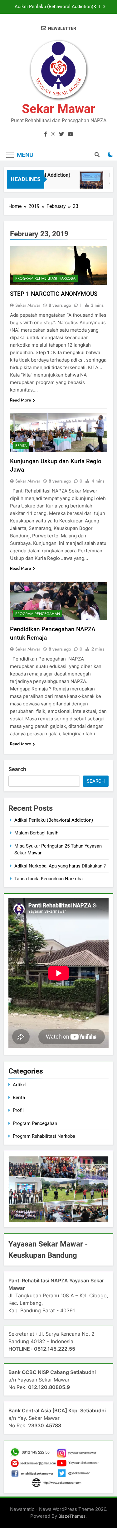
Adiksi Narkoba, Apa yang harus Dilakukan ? (60, 866)
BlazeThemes (71, 1516)
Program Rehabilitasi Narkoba (45, 278)
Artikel (20, 1085)
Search (17, 769)
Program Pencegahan (37, 614)
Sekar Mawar (58, 109)
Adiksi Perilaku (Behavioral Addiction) (54, 6)
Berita (21, 446)
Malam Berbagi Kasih (36, 833)
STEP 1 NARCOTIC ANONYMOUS (53, 293)
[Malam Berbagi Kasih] (88, 183)
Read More (20, 400)
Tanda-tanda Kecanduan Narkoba (48, 879)
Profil (18, 1110)
